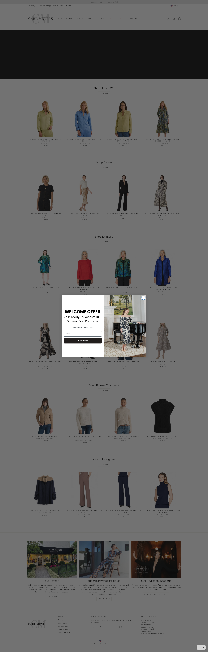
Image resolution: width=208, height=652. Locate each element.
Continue (83, 340)
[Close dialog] (143, 298)
